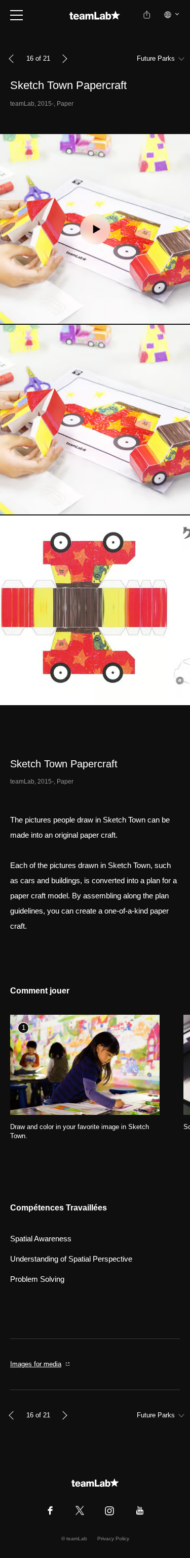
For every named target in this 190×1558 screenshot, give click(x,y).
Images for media (35, 1364)
